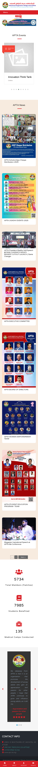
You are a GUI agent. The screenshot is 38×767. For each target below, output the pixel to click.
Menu (5, 12)
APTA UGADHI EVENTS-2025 (16, 221)
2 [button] (19, 725)
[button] (10, 89)
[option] (20, 686)
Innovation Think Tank (20, 77)
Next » (23, 557)
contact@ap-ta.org (11, 750)
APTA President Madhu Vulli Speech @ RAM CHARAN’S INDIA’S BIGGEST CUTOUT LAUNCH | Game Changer (18, 253)
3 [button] (21, 725)
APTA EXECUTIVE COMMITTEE (17, 321)
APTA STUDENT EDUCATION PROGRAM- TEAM (16, 505)
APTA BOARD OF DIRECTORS (16, 390)
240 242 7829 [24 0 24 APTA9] (16, 747)
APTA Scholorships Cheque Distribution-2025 (15, 161)
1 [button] (17, 725)
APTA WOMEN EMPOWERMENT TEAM (17, 438)
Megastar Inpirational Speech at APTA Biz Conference (17, 543)
